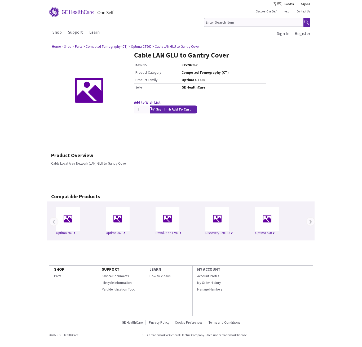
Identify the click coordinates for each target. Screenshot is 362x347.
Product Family (146, 80)
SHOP (59, 269)
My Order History (209, 282)
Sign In (283, 33)
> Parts (77, 46)
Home (56, 46)
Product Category (148, 72)
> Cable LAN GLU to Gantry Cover (176, 46)
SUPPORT (111, 269)
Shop (57, 32)
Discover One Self (265, 11)
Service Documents (115, 276)
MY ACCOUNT (208, 269)
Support (75, 32)
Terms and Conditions (224, 322)
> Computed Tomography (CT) (105, 46)
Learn (94, 32)
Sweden (289, 4)
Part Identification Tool (118, 289)
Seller (139, 87)
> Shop (66, 46)
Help (286, 11)
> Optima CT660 (139, 46)
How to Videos (159, 276)
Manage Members (209, 289)
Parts (57, 276)
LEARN (155, 269)
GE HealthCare (132, 322)
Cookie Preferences (188, 322)
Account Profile (208, 276)
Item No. (141, 65)
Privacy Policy (158, 322)
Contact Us (303, 11)
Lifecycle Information (117, 282)
